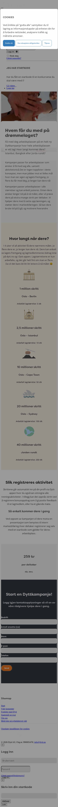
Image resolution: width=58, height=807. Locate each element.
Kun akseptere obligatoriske (28, 43)
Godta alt (9, 43)
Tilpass (47, 43)
